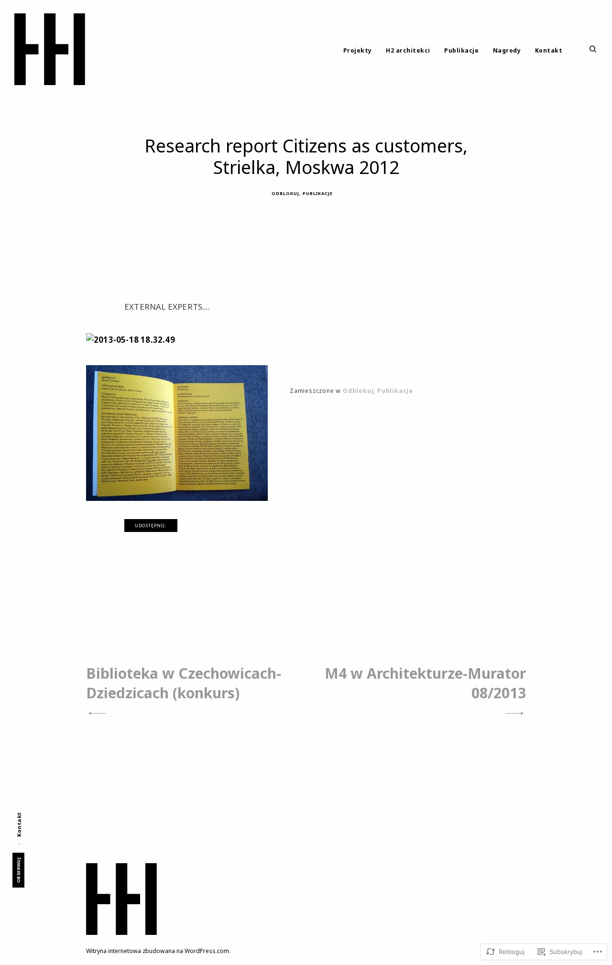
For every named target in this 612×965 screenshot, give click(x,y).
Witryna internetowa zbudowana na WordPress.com (157, 951)
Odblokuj (285, 193)
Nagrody (507, 50)
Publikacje (461, 50)
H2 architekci (408, 50)
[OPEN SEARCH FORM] (593, 49)
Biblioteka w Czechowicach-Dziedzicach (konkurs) (183, 683)
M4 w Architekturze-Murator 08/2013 (425, 683)
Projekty (357, 50)
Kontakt (549, 50)
